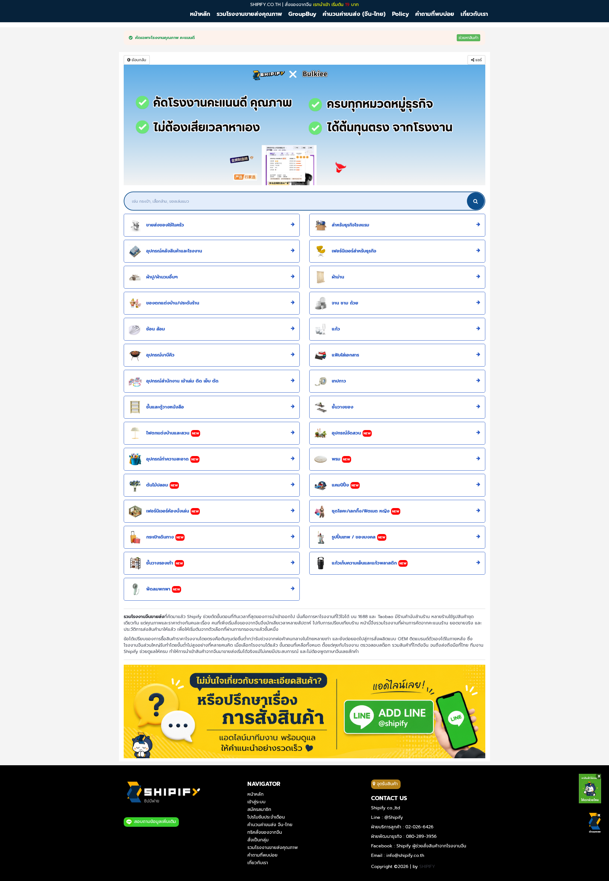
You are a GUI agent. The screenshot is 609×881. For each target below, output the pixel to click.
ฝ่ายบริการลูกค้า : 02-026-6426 (402, 827)
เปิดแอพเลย (595, 831)
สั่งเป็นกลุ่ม (258, 840)
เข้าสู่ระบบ (256, 802)
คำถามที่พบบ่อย (262, 855)
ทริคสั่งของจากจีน (264, 832)
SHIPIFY (427, 866)
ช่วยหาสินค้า (468, 38)
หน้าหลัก (255, 794)
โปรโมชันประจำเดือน (266, 817)
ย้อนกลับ (138, 60)
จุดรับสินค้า (386, 783)
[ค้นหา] (475, 201)
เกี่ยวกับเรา (257, 862)
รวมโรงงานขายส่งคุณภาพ (272, 847)
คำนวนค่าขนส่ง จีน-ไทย (269, 824)
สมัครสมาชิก (259, 809)
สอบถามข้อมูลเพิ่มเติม (154, 821)
